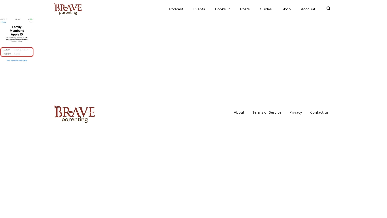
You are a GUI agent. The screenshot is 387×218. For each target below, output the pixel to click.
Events (199, 9)
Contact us (319, 112)
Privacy (295, 112)
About (239, 112)
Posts (245, 9)
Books (220, 9)
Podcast (176, 9)
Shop (286, 9)
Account (308, 9)
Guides (266, 9)
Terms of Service (266, 112)
